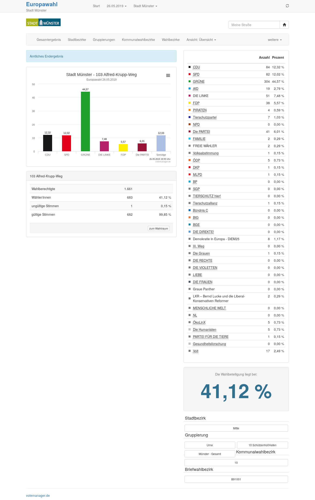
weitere (273, 39)
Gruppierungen (104, 39)
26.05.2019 (115, 5)
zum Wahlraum (158, 228)
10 (236, 462)
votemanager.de (38, 495)
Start (96, 5)
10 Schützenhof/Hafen (262, 445)
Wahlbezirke (171, 39)
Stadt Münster (144, 5)
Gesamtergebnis (49, 39)
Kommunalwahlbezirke (138, 39)
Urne (210, 445)
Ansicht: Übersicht (200, 39)
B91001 (236, 479)
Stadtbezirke (77, 39)
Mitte (236, 428)
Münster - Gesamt (210, 454)
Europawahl (42, 4)
